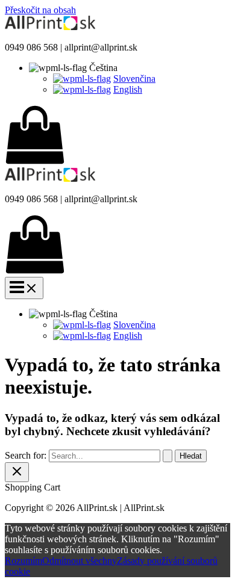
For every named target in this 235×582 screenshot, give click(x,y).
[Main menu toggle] (24, 288)
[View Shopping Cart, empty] (117, 136)
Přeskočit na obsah (40, 10)
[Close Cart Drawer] (17, 472)
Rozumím (23, 561)
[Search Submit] (167, 456)
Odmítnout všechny (79, 561)
